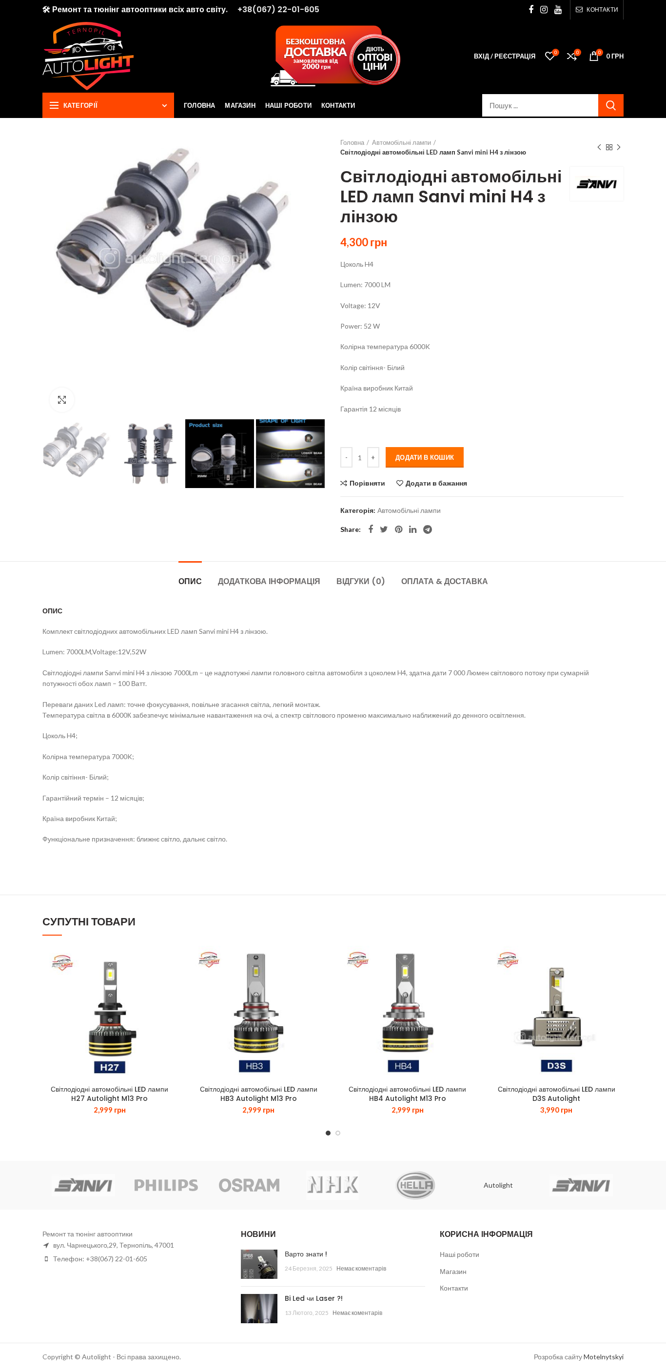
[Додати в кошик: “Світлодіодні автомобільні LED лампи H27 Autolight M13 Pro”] (169, 984)
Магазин (453, 1271)
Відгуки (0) (360, 581)
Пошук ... (611, 105)
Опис (190, 581)
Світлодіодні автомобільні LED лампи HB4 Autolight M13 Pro (407, 1093)
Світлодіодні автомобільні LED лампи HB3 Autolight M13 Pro (258, 1093)
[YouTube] (558, 9)
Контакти (454, 1288)
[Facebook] (531, 9)
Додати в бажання (436, 483)
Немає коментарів (361, 1268)
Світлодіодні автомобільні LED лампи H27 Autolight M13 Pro (109, 1093)
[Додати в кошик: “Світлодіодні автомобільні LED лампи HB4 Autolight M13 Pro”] (467, 984)
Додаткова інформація (269, 581)
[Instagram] (544, 9)
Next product (619, 147)
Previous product (599, 147)
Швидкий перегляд (169, 1006)
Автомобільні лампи (401, 142)
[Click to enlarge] (62, 400)
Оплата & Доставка (444, 581)
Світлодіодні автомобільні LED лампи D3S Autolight (556, 1093)
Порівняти (367, 483)
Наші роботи (459, 1254)
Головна (352, 142)
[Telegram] (427, 529)
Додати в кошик (424, 457)
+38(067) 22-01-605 (278, 9)
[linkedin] (413, 529)
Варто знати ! (306, 1254)
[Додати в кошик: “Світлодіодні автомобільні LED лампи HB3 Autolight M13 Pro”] (318, 984)
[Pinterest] (399, 529)
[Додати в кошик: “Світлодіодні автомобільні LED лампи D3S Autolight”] (616, 984)
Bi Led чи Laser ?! (314, 1298)
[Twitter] (384, 529)
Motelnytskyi (604, 1356)
